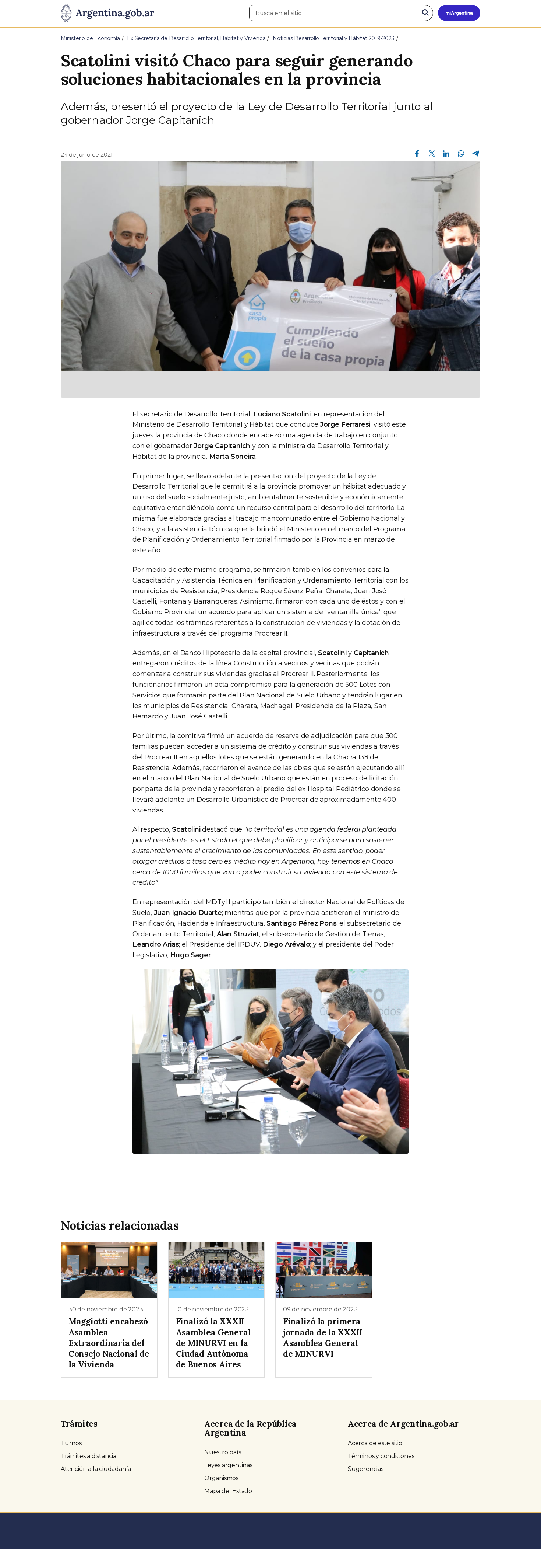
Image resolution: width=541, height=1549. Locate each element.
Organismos (221, 1478)
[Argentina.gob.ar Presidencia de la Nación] (107, 13)
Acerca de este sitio (375, 1443)
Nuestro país (222, 1452)
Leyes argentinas (228, 1465)
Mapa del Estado (228, 1490)
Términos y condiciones (381, 1455)
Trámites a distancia (88, 1455)
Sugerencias (365, 1468)
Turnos (71, 1443)
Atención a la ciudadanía (96, 1468)
